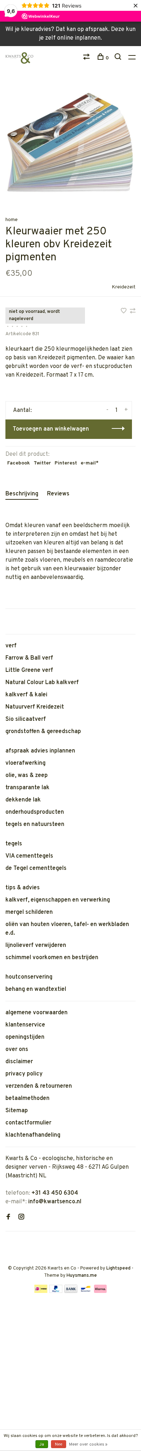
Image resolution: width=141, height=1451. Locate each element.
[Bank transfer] (71, 1291)
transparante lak (27, 787)
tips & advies (22, 887)
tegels (13, 844)
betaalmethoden (27, 1098)
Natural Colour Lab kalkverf (42, 682)
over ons (16, 1049)
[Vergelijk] (87, 58)
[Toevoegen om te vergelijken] (133, 311)
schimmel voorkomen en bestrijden (51, 957)
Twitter (42, 463)
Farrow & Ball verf (29, 658)
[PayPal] (56, 1291)
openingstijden (24, 1037)
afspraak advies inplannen (40, 751)
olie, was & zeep (26, 775)
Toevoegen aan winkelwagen (51, 429)
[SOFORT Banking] (100, 1291)
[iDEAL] (40, 1291)
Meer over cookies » (88, 1444)
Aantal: (22, 410)
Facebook (18, 463)
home (11, 220)
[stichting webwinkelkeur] (7, 1242)
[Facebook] (8, 1217)
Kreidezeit (124, 287)
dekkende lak (23, 800)
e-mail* (90, 463)
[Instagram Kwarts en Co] (21, 1217)
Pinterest (66, 463)
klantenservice (25, 1025)
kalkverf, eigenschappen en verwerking (57, 900)
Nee (58, 1444)
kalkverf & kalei (26, 694)
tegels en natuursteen (34, 824)
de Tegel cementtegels (36, 868)
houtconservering (28, 977)
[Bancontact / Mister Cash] (85, 1291)
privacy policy (24, 1074)
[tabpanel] (70, 142)
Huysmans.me (82, 1276)
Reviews (58, 494)
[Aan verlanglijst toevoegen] (124, 311)
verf (11, 646)
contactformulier (28, 1123)
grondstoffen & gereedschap (43, 731)
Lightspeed (118, 1268)
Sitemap (16, 1110)
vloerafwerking (25, 763)
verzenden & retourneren (38, 1086)
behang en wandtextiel (35, 989)
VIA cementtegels (29, 856)
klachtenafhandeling (32, 1135)
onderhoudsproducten (34, 812)
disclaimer (19, 1061)
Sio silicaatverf (25, 719)
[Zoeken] (119, 58)
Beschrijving (21, 494)
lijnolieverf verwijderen (35, 945)
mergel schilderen (29, 912)
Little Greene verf (29, 670)
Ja (41, 1444)
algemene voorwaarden (36, 1012)
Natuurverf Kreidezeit (34, 707)
